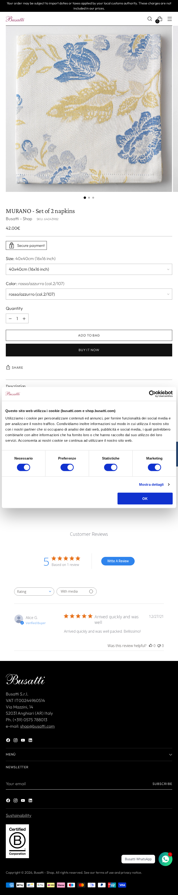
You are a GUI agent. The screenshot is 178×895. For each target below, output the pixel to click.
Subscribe (162, 784)
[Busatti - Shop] (15, 19)
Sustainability (18, 815)
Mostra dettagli (151, 484)
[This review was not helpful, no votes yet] (159, 645)
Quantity (14, 308)
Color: (35, 283)
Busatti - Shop (19, 218)
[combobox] (34, 591)
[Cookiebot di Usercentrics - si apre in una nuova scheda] (152, 393)
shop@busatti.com (37, 726)
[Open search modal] (150, 19)
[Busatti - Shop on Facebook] (8, 741)
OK (145, 498)
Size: (31, 258)
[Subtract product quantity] (24, 318)
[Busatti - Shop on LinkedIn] (31, 741)
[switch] (67, 467)
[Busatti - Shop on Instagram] (16, 741)
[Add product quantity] (10, 318)
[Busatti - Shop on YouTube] (23, 741)
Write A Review (118, 561)
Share (17, 367)
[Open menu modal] (170, 19)
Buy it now (89, 350)
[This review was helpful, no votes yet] (150, 645)
